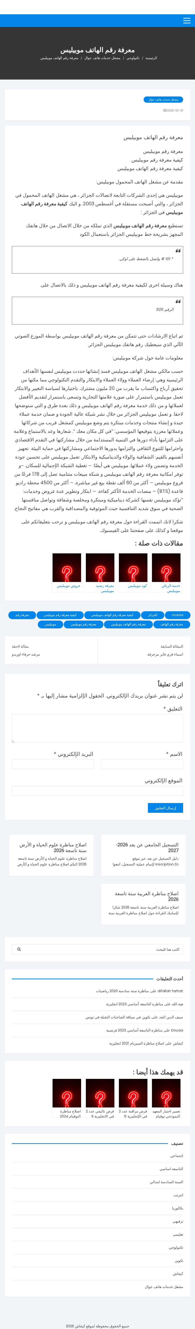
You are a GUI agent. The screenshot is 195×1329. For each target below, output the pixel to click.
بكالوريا (177, 1208)
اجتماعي (176, 1155)
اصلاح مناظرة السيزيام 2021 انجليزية (136, 1043)
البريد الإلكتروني (73, 754)
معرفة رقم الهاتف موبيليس (128, 624)
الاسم (174, 754)
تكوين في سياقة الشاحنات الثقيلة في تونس (117, 1017)
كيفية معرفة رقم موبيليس (60, 615)
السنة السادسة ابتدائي (166, 1181)
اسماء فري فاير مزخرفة (165, 654)
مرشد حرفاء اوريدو (26, 654)
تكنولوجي (176, 1247)
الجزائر (152, 615)
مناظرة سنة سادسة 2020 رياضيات (122, 990)
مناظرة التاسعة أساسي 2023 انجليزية (134, 1003)
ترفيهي (178, 1221)
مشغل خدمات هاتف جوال (163, 99)
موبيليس (50, 624)
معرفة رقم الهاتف (172, 624)
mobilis (177, 615)
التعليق (172, 709)
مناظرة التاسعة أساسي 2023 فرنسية (134, 1030)
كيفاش (178, 1273)
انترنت (178, 1195)
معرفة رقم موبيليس (83, 624)
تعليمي (178, 1234)
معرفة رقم (22, 615)
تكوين (179, 1260)
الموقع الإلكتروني (163, 780)
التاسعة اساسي (171, 1168)
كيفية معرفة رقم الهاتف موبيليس (112, 615)
